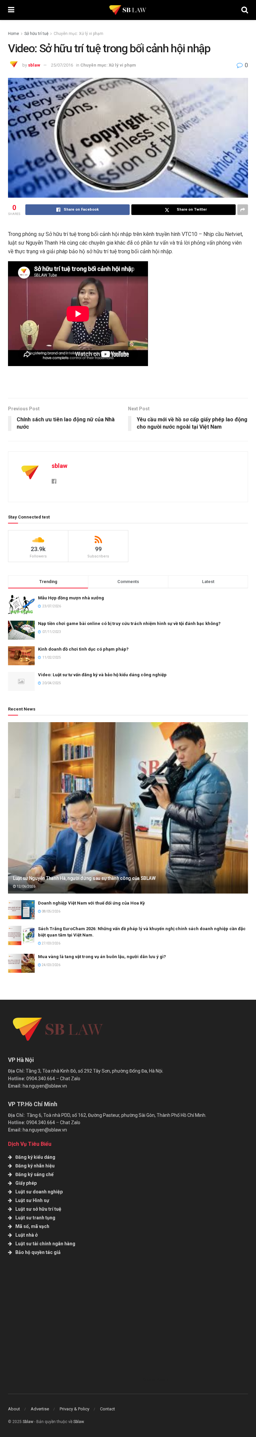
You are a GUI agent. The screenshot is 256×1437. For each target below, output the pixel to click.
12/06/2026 (25, 886)
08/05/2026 (50, 911)
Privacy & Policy (74, 1408)
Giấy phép (26, 1183)
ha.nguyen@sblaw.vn (45, 1086)
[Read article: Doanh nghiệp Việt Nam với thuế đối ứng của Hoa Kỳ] (21, 909)
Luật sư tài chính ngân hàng (45, 1243)
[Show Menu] (11, 10)
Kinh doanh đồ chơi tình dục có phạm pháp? (83, 649)
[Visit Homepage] (127, 10)
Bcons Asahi (155, 1379)
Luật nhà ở (26, 1235)
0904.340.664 (40, 1078)
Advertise (40, 1408)
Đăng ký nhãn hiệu (35, 1165)
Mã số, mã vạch (32, 1226)
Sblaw (28, 1421)
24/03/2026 (50, 965)
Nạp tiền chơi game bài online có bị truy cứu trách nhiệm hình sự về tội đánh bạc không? (129, 623)
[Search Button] (244, 10)
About (14, 1408)
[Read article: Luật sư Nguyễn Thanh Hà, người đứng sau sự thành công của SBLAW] (128, 808)
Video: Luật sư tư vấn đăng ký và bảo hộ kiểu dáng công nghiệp (102, 674)
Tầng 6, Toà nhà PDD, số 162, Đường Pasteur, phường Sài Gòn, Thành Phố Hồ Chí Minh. (116, 1115)
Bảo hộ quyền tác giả (38, 1252)
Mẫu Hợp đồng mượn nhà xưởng (71, 597)
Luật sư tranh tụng (35, 1217)
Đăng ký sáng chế (34, 1174)
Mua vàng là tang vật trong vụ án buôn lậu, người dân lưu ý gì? (102, 956)
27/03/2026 (50, 943)
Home (13, 33)
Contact (107, 1408)
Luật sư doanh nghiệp (39, 1191)
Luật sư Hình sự (32, 1200)
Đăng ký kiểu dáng (35, 1157)
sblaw (34, 65)
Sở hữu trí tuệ (36, 33)
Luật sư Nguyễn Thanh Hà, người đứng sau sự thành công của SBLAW (84, 878)
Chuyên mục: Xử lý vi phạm (78, 33)
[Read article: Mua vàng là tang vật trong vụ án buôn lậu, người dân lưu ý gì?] (21, 963)
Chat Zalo (70, 1078)
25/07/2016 (62, 65)
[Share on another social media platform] (242, 209)
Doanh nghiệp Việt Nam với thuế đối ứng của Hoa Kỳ (91, 903)
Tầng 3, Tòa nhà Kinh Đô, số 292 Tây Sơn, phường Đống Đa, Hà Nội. (94, 1071)
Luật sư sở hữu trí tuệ (38, 1209)
